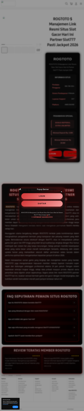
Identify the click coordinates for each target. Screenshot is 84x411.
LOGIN (42, 196)
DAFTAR (42, 204)
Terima (15, 406)
